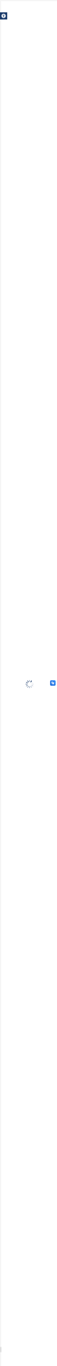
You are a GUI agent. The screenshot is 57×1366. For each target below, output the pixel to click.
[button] (3, 15)
